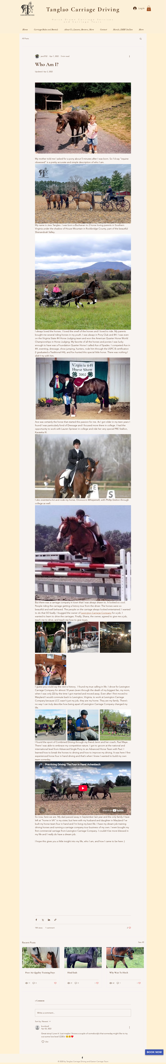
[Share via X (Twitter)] (42, 920)
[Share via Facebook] (36, 920)
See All (141, 942)
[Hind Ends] (83, 957)
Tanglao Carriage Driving (83, 9)
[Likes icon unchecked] (43, 1041)
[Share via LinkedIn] (49, 920)
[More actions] (129, 56)
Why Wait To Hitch (118, 972)
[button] (149, 8)
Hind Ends (72, 972)
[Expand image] (50, 637)
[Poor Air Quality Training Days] (41, 957)
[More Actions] (129, 1027)
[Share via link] (55, 920)
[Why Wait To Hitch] (125, 957)
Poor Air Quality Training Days (40, 972)
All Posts (25, 38)
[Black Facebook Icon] (82, 1057)
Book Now (154, 1052)
